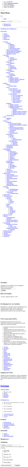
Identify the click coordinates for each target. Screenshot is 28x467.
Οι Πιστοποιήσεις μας (9, 423)
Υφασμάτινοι (13, 151)
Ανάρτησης (12, 155)
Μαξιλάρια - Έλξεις (11, 53)
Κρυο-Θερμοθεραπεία (12, 178)
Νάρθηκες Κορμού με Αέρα (19, 112)
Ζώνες (8, 87)
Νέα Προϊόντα (7, 234)
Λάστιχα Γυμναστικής (12, 181)
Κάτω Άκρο (9, 206)
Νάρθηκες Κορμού (14, 107)
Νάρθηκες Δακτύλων (15, 80)
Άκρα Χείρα (9, 76)
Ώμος (8, 56)
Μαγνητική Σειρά (8, 214)
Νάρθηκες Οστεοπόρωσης (16, 106)
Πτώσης (11, 157)
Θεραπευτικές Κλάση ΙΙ (12, 221)
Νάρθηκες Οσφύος (14, 104)
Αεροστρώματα (10, 174)
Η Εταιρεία (6, 35)
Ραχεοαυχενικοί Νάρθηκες (13, 49)
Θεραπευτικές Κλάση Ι (12, 220)
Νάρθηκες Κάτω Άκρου (12, 228)
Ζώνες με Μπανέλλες (18, 95)
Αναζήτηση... (4, 21)
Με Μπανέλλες (13, 141)
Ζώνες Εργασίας (16, 96)
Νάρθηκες (12, 57)
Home (5, 18)
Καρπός (8, 72)
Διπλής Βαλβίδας (14, 153)
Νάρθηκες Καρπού (14, 78)
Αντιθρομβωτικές (11, 217)
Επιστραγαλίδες (10, 162)
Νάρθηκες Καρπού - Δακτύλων (17, 79)
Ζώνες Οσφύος (13, 94)
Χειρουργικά (7, 194)
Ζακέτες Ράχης (13, 86)
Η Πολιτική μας (7, 422)
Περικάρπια (12, 75)
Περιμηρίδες (10, 146)
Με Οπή (12, 137)
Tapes (8, 179)
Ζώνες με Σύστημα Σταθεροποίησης (17, 101)
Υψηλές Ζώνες (16, 99)
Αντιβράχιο (9, 69)
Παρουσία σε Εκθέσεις (9, 425)
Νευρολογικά (7, 222)
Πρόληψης (9, 218)
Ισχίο (5, 116)
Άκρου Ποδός (13, 154)
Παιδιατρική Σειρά (8, 230)
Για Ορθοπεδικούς (14, 189)
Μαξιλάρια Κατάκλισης (12, 185)
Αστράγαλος (13, 210)
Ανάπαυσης (12, 158)
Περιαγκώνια (13, 67)
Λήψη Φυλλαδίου (5, 389)
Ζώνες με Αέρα (16, 98)
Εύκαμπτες (15, 142)
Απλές (14, 138)
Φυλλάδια (6, 426)
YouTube (6, 416)
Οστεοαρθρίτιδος (14, 133)
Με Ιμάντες (12, 165)
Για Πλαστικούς (13, 190)
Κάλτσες (6, 216)
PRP (8, 188)
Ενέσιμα (6, 186)
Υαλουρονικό (10, 192)
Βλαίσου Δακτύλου (14, 159)
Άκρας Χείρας (13, 226)
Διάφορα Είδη (7, 173)
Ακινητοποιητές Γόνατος (15, 123)
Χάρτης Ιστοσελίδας (8, 436)
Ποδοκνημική (7, 149)
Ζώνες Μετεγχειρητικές (15, 90)
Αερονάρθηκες (10, 184)
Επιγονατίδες (10, 134)
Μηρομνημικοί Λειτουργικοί (16, 127)
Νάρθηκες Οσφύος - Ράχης (19, 114)
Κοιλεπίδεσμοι (10, 115)
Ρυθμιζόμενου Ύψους (15, 48)
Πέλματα (9, 169)
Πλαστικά (12, 47)
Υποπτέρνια (9, 170)
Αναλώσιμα (9, 182)
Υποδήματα (9, 161)
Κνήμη (11, 209)
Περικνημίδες (10, 147)
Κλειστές (12, 135)
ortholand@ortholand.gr (12, 3)
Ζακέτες (8, 84)
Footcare (6, 233)
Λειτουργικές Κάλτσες (12, 171)
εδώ (24, 310)
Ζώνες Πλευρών (13, 88)
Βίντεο (5, 37)
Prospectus (6, 396)
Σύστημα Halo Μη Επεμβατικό (14, 51)
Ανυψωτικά (9, 177)
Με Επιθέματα (13, 166)
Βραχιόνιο (9, 61)
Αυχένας (6, 41)
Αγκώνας (9, 64)
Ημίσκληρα (12, 45)
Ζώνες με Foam (16, 92)
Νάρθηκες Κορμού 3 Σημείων (20, 111)
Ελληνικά (6, 394)
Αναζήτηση (6, 434)
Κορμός (5, 83)
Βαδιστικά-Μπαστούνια (12, 175)
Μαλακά (12, 44)
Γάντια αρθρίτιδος (14, 82)
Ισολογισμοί (6, 427)
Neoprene (12, 131)
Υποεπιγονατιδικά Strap (12, 145)
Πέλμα (11, 213)
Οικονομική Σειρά (8, 196)
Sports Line (6, 236)
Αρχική (5, 33)
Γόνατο (5, 120)
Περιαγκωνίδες (13, 68)
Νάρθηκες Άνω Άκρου (12, 224)
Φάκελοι (12, 60)
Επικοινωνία (6, 39)
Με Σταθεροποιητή (17, 139)
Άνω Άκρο (6, 55)
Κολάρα (8, 43)
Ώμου (11, 225)
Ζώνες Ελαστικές (17, 91)
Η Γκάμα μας (7, 36)
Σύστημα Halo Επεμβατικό (13, 52)
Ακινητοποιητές (13, 59)
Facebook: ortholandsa (8, 415)
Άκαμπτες (15, 143)
